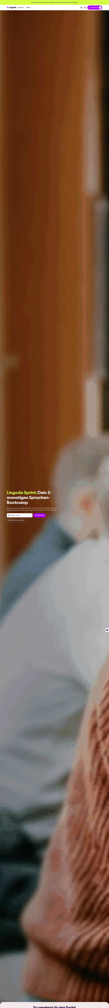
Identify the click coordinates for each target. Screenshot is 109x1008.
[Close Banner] (101, 2)
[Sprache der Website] (81, 8)
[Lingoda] (11, 8)
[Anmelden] (85, 8)
